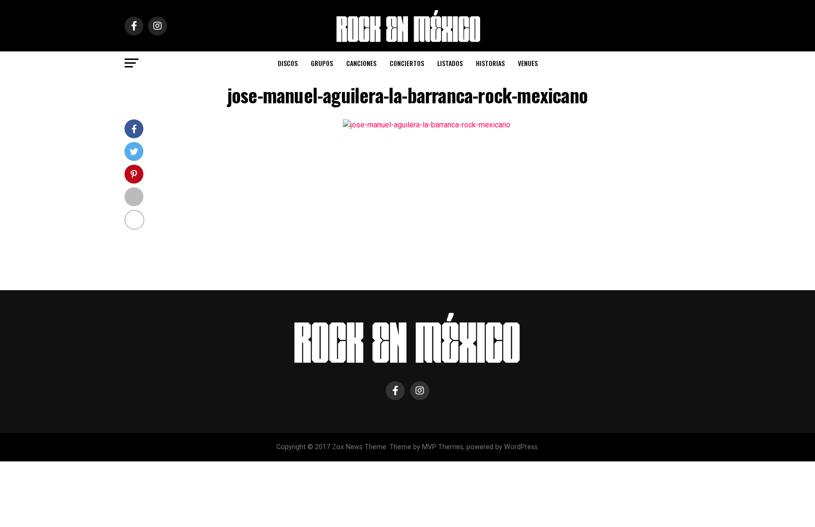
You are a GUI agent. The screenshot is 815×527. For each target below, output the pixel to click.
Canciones (361, 63)
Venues (528, 63)
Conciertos (407, 63)
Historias (490, 63)
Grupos (322, 63)
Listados (450, 63)
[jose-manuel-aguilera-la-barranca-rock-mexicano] (426, 124)
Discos (288, 63)
